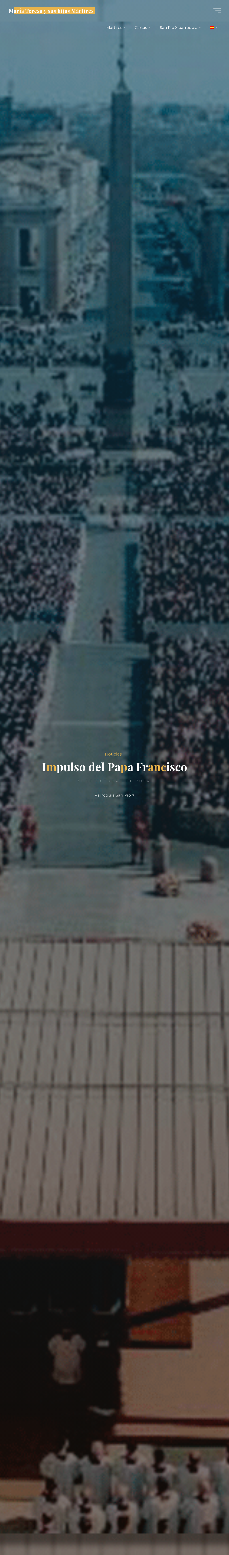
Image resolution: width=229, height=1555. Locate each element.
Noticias (113, 754)
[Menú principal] (217, 11)
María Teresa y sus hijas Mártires (51, 10)
